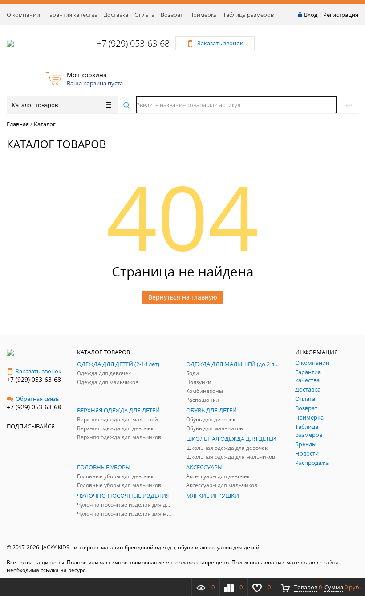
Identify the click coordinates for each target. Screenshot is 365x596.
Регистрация (340, 15)
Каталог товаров (35, 105)
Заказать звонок (38, 371)
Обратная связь (37, 399)
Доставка (116, 15)
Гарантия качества (71, 15)
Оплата (144, 15)
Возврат (172, 15)
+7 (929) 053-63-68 (133, 43)
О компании (23, 15)
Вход (310, 15)
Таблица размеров (248, 15)
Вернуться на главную (182, 297)
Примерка (203, 15)
